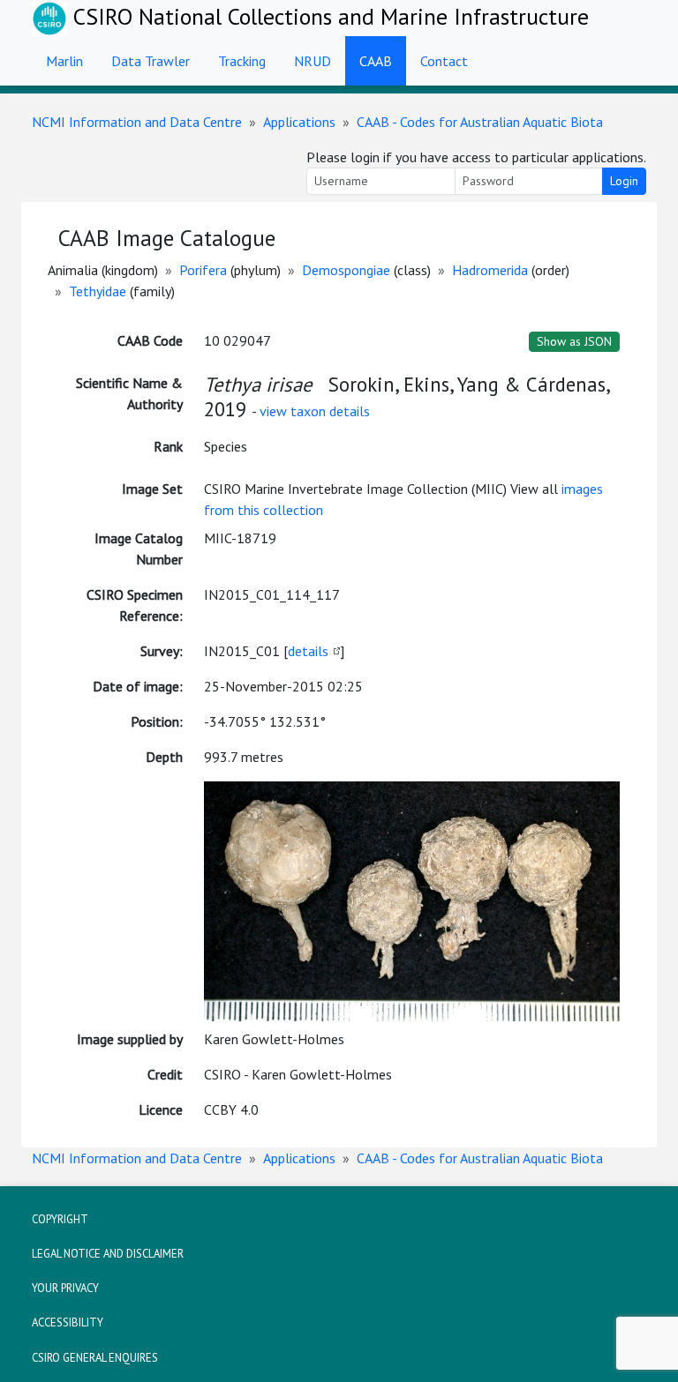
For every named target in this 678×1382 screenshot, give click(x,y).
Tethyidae (97, 291)
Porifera (203, 270)
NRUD (312, 61)
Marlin (64, 61)
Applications (299, 122)
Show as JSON (574, 341)
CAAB (375, 61)
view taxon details (315, 411)
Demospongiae (346, 270)
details (308, 651)
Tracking (242, 61)
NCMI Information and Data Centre (137, 122)
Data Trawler (150, 61)
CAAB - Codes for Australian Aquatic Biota (480, 122)
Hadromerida (490, 270)
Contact (444, 61)
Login (624, 181)
